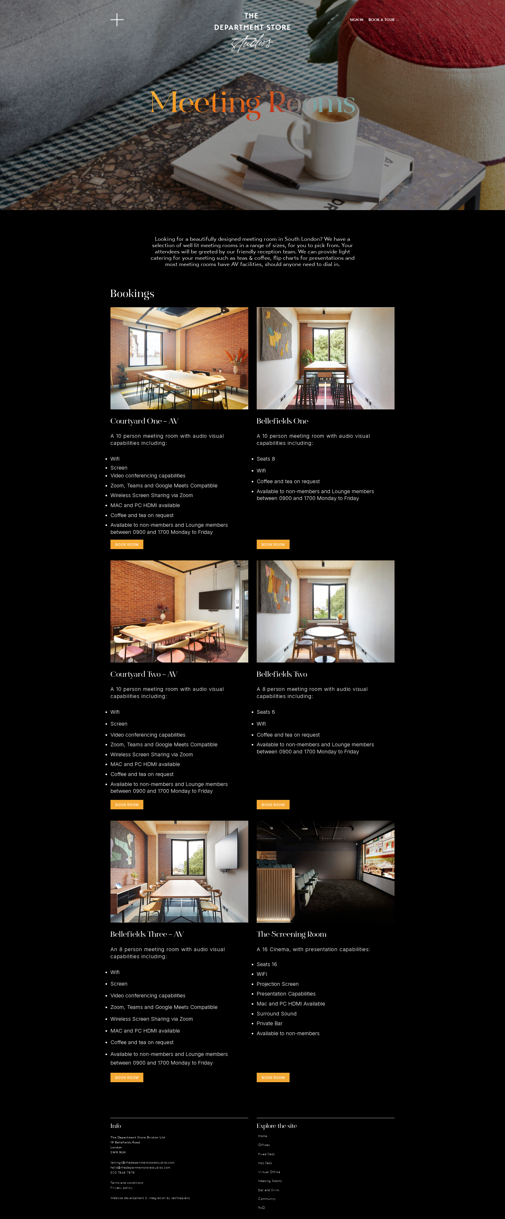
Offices (264, 1145)
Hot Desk (265, 1163)
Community (267, 1199)
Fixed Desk (266, 1154)
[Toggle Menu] (117, 19)
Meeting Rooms (270, 1181)
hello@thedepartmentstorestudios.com (140, 1167)
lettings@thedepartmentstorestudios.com (142, 1162)
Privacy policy (121, 1188)
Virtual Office (269, 1172)
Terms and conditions (126, 1183)
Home (262, 1136)
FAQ (261, 1208)
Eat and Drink (269, 1190)
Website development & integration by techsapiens (150, 1198)
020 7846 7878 (122, 1172)
